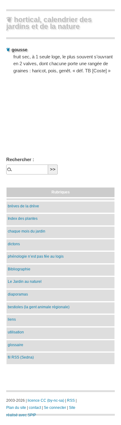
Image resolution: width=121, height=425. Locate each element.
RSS (71, 400)
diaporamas (18, 294)
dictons (14, 244)
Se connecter (55, 407)
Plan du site (16, 407)
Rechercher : (20, 159)
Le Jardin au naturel (25, 281)
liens (12, 319)
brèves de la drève (23, 206)
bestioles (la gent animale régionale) (38, 307)
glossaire (15, 345)
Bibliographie (19, 269)
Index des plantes (23, 218)
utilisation (16, 332)
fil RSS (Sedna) (21, 357)
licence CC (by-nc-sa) (46, 400)
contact (35, 407)
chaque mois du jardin (26, 231)
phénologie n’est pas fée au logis (36, 256)
